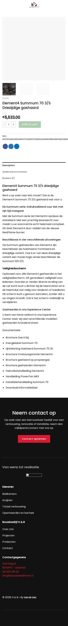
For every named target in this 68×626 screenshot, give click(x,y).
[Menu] (4, 5)
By (28, 597)
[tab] (34, 165)
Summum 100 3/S (13, 261)
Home (5, 98)
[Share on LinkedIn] (16, 146)
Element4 (8, 199)
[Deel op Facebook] (5, 146)
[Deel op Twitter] (11, 146)
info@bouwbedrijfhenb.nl (17, 575)
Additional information (14, 171)
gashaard (42, 199)
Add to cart (29, 124)
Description (8, 165)
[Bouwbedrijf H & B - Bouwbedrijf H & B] (34, 5)
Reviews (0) (8, 178)
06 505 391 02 (10, 572)
